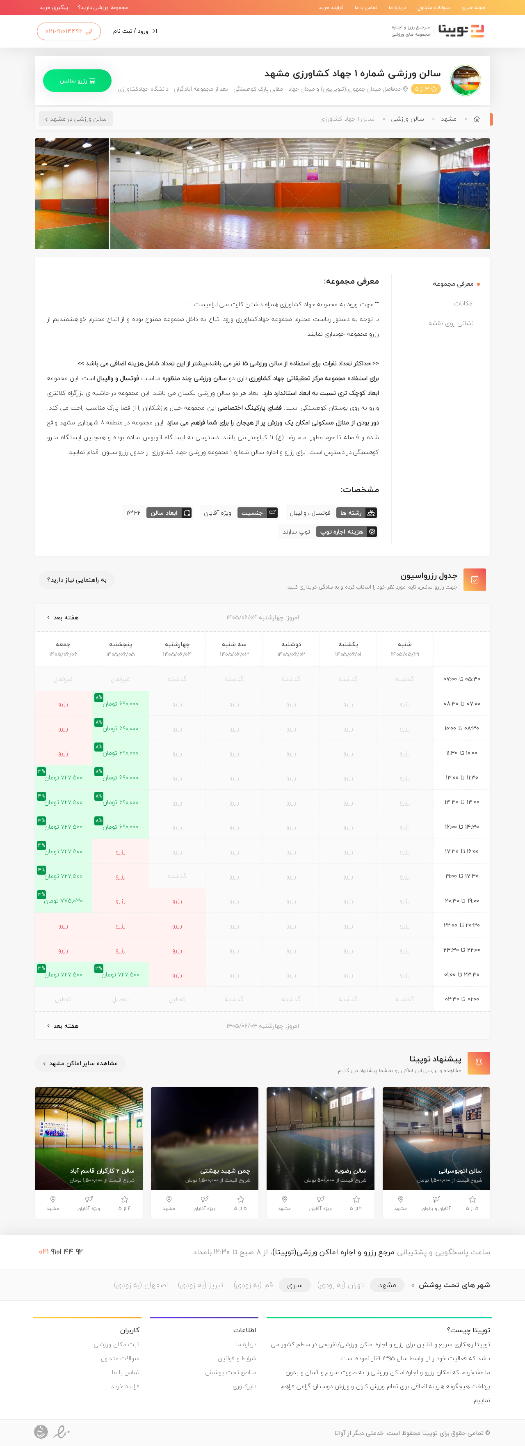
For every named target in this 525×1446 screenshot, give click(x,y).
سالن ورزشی (407, 118)
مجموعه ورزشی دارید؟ (103, 7)
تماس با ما (366, 7)
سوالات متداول (434, 7)
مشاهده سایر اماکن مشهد (83, 1063)
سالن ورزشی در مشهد (78, 118)
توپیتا (430, 1433)
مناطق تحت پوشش (230, 1372)
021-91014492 (65, 31)
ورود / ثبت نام (131, 31)
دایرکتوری (244, 1386)
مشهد (449, 118)
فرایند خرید (331, 7)
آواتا (339, 1433)
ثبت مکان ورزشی (116, 1344)
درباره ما (397, 7)
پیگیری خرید (54, 7)
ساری (295, 1285)
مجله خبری (473, 7)
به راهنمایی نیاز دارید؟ (77, 579)
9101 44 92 (61, 1252)
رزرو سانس (74, 81)
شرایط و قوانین (237, 1358)
